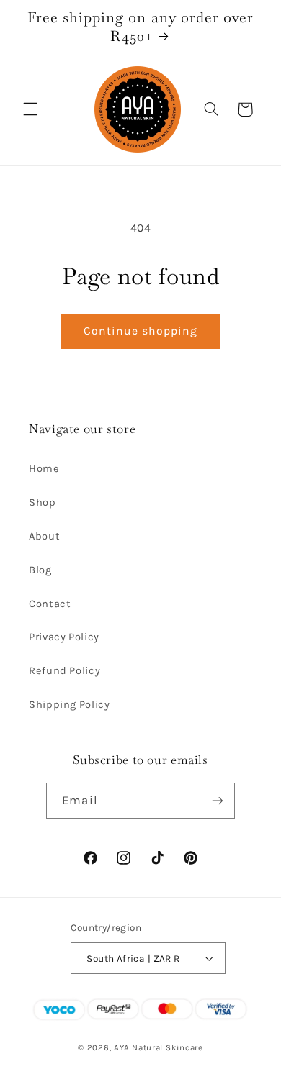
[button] (30, 109)
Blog (40, 570)
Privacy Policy (64, 637)
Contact (50, 604)
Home (44, 469)
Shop (42, 502)
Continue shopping (141, 330)
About (44, 536)
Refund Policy (64, 671)
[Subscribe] (216, 800)
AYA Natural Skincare (158, 1047)
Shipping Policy (69, 704)
